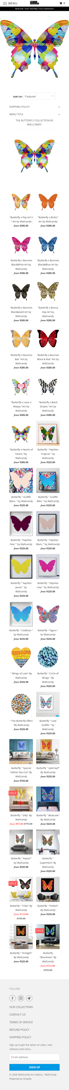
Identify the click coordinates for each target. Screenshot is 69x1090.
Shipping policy (20, 1037)
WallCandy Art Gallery (30, 1074)
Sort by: (18, 96)
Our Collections (21, 1007)
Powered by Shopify (20, 1078)
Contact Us (17, 1014)
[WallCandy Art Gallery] (34, 3)
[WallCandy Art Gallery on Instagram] (21, 998)
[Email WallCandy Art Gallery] (30, 998)
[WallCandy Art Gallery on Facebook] (13, 998)
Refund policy (19, 1030)
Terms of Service (21, 1022)
